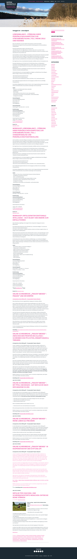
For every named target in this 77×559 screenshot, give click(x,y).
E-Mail (42, 551)
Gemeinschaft (53, 70)
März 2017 (53, 126)
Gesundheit (53, 72)
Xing (36, 551)
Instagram (34, 551)
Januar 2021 (53, 112)
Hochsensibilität (54, 73)
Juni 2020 (53, 117)
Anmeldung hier (19, 288)
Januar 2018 (53, 123)
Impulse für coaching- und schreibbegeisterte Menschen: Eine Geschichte (57, 48)
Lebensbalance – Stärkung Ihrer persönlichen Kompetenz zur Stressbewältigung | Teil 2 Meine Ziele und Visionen (29, 37)
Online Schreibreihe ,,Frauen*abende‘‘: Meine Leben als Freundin (30, 420)
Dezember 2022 (54, 107)
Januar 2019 (53, 121)
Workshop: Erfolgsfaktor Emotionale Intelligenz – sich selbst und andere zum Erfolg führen (30, 218)
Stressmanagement (16, 540)
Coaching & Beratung (39, 1)
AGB (48, 555)
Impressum (62, 1)
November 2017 (54, 125)
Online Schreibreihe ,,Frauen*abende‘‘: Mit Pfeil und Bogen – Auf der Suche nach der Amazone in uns (30, 385)
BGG (40, 551)
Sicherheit (41, 539)
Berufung (23, 535)
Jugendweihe (53, 75)
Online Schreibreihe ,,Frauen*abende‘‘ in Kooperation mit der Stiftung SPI (30, 447)
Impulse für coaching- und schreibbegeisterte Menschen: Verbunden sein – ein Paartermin (57, 57)
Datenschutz (45, 555)
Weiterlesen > (15, 532)
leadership (39, 535)
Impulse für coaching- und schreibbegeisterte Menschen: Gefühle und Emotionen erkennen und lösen (57, 44)
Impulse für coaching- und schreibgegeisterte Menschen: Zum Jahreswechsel (57, 39)
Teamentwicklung (54, 98)
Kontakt (58, 1)
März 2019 (53, 120)
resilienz (24, 536)
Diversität (53, 68)
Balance (19, 538)
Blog (55, 1)
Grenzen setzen (34, 538)
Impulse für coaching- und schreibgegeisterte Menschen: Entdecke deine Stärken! (30, 495)
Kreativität (53, 78)
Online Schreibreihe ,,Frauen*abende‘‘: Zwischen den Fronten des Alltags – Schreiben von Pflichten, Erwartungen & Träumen (31, 337)
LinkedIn (38, 551)
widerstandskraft (23, 540)
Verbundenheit (54, 100)
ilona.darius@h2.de (19, 120)
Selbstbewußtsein (16, 539)
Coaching (27, 535)
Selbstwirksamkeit (35, 539)
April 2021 (53, 109)
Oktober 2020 (53, 114)
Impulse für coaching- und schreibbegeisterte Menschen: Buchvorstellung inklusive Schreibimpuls (56, 52)
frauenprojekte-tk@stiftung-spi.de (29, 487)
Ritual (52, 89)
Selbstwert (30, 539)
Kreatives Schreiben (33, 535)
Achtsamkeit (15, 538)
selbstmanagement (30, 536)
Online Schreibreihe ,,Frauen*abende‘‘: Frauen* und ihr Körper (30, 295)
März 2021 (53, 111)
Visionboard (53, 101)
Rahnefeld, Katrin (16, 125)
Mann (52, 82)
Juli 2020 (53, 115)
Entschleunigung (28, 538)
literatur (42, 535)
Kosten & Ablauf (47, 1)
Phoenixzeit (53, 86)
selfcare (52, 93)
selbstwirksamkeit (37, 536)
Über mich (52, 1)
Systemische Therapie (31, 1)
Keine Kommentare (21, 499)
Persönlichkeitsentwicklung (18, 536)
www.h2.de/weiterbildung (17, 122)
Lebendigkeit (40, 538)
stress (52, 95)
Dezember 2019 (54, 118)
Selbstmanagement (23, 539)
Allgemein (19, 535)
